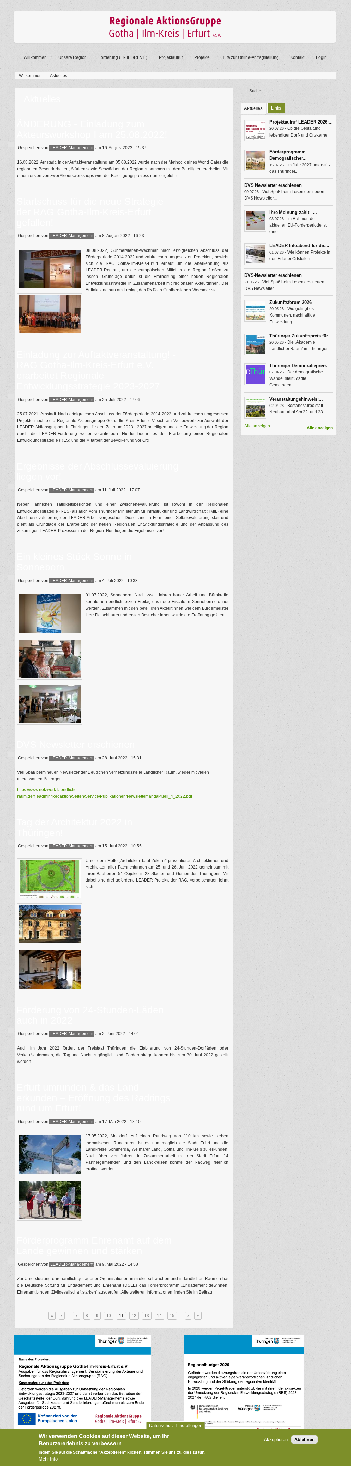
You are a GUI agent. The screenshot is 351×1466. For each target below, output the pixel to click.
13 (146, 1315)
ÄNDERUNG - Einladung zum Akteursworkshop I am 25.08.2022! (91, 129)
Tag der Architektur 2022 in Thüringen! (74, 827)
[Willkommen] (175, 41)
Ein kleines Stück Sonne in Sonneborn (74, 562)
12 (134, 1315)
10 (108, 1315)
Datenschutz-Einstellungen (175, 1425)
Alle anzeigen (320, 428)
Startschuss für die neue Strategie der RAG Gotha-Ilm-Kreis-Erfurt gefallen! (90, 212)
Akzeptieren (276, 1439)
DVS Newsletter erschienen (75, 744)
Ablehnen (304, 1439)
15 (172, 1315)
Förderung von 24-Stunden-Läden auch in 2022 (90, 1015)
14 (159, 1315)
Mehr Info (48, 1459)
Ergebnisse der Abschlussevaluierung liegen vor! (97, 471)
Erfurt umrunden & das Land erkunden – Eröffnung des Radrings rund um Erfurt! (93, 1098)
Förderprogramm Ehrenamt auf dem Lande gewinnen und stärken (94, 1245)
